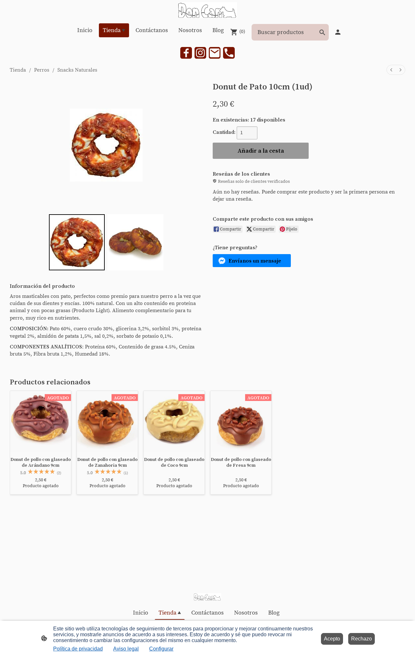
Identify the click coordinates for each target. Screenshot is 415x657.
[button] (252, 260)
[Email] (214, 53)
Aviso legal (126, 648)
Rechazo (361, 638)
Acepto (332, 638)
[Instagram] (200, 53)
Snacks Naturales (77, 70)
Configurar (161, 648)
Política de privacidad (78, 648)
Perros (41, 70)
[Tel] (229, 53)
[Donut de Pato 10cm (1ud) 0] (77, 242)
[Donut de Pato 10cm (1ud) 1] (135, 242)
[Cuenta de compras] (338, 32)
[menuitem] (391, 70)
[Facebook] (186, 53)
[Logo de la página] (207, 10)
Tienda (18, 70)
